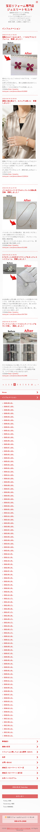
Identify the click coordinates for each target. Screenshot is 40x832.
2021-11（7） (8, 598)
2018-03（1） (8, 711)
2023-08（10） (9, 526)
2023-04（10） (9, 540)
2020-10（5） (8, 643)
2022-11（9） (8, 557)
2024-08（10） (9, 485)
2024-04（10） (9, 499)
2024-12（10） (9, 471)
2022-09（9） (8, 564)
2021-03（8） (8, 626)
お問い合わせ (7, 762)
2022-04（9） (8, 581)
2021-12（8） (8, 595)
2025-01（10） (9, 468)
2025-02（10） (9, 465)
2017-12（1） (8, 718)
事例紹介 (5, 741)
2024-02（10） (9, 506)
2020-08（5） (8, 650)
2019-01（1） (8, 705)
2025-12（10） (9, 430)
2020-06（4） (8, 657)
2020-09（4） (8, 646)
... (35, 384)
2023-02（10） (9, 547)
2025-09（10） (9, 441)
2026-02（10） (9, 423)
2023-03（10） (9, 543)
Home (4, 392)
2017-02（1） (8, 732)
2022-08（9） (8, 567)
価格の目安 (6, 746)
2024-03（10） (9, 502)
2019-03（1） (8, 701)
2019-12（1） (8, 677)
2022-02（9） (8, 588)
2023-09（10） (9, 523)
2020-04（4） (8, 663)
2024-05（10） (9, 495)
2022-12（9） (8, 554)
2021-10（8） (8, 602)
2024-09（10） (9, 482)
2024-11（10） (9, 475)
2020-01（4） (8, 674)
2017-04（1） (8, 725)
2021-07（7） (8, 612)
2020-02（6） (8, 670)
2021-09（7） (8, 605)
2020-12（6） (8, 636)
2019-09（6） (8, 687)
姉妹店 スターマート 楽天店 (12, 773)
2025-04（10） (9, 458)
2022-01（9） (8, 591)
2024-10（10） (9, 478)
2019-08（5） (8, 691)
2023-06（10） (9, 533)
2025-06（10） (9, 451)
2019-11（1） (8, 681)
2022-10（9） (8, 561)
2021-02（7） (8, 629)
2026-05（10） (9, 413)
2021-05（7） (8, 619)
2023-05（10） (9, 537)
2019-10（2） (8, 684)
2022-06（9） (8, 574)
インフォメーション (9, 397)
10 (32, 384)
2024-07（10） (9, 489)
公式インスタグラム (9, 778)
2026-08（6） (8, 403)
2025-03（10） (9, 461)
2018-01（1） (8, 715)
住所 (3, 757)
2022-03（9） (8, 585)
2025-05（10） (9, 454)
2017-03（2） (8, 729)
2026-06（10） (9, 410)
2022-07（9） (8, 571)
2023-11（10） (9, 516)
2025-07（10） (9, 447)
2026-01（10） (9, 427)
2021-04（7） (8, 622)
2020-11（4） (8, 639)
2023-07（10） (9, 530)
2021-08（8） (8, 609)
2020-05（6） (8, 660)
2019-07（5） (8, 694)
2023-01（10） (9, 550)
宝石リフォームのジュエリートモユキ (19, 828)
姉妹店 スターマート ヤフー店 (13, 767)
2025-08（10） (9, 444)
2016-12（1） (8, 735)
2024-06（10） (9, 492)
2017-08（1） (8, 722)
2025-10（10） (9, 437)
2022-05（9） (8, 578)
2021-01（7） (8, 633)
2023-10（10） (9, 519)
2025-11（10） (9, 434)
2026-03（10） (9, 420)
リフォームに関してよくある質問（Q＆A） (17, 752)
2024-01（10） (9, 509)
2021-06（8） (8, 615)
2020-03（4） (8, 667)
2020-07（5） (8, 653)
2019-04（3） (8, 698)
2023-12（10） (9, 513)
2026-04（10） (9, 417)
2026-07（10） (9, 406)
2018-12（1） (8, 708)
